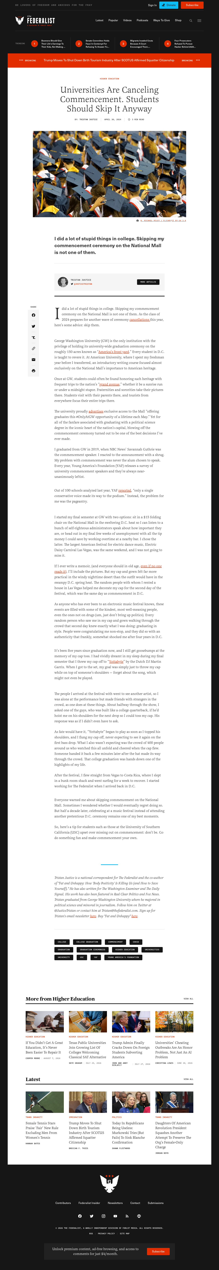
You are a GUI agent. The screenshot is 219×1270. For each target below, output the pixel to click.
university (64, 957)
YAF (96, 957)
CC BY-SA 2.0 (179, 220)
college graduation (87, 942)
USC (82, 957)
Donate (171, 5)
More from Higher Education (60, 999)
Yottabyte (116, 661)
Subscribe (192, 5)
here (93, 916)
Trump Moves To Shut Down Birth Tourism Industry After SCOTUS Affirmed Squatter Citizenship (86, 1133)
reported (124, 490)
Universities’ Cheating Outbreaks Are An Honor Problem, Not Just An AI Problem (173, 1050)
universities (152, 949)
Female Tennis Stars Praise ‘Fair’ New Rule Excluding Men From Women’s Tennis (42, 1130)
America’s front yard (113, 352)
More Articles (148, 282)
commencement (115, 942)
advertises (96, 411)
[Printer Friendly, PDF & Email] (33, 371)
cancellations (140, 320)
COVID (136, 942)
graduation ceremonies (92, 949)
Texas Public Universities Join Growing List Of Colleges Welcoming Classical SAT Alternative (87, 1050)
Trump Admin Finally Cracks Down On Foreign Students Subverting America (131, 1050)
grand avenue (109, 384)
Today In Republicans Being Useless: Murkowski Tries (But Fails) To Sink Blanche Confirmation (128, 1133)
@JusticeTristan (83, 284)
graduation (64, 949)
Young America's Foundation (123, 957)
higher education (125, 949)
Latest (33, 1079)
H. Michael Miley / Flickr (156, 220)
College (62, 942)
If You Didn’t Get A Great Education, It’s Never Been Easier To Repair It (44, 1048)
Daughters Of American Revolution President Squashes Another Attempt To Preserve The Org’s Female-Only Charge (173, 1135)
